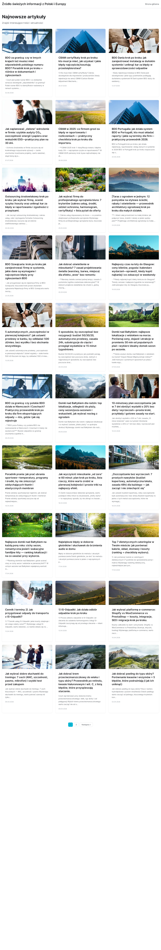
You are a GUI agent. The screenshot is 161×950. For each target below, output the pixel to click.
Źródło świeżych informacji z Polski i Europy (34, 4)
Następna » (86, 725)
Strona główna (152, 4)
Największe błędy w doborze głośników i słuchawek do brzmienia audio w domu (80, 545)
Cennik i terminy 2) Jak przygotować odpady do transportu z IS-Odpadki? (27, 613)
